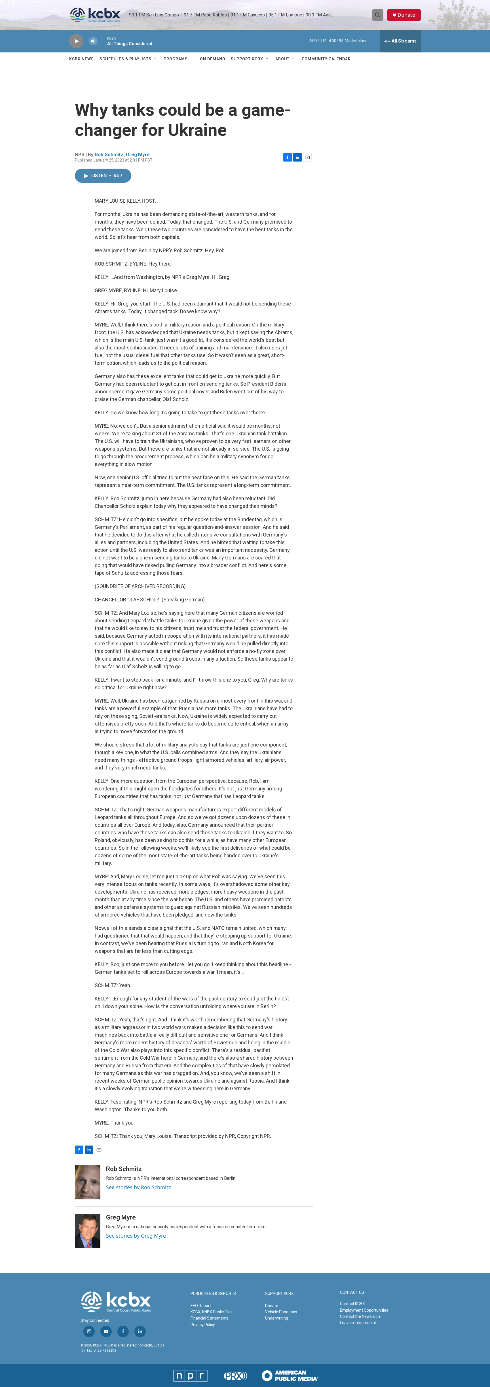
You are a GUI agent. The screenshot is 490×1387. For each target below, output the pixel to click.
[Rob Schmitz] (87, 1182)
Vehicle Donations (281, 1312)
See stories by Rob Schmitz (138, 1187)
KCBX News (81, 59)
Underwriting (276, 1318)
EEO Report (201, 1305)
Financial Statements (210, 1318)
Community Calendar (326, 59)
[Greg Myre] (87, 1231)
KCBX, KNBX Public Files (212, 1312)
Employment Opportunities (364, 1310)
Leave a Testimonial (358, 1322)
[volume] (93, 41)
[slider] (102, 41)
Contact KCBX (352, 1303)
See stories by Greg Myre (136, 1235)
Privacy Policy (203, 1324)
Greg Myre (138, 154)
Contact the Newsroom (360, 1316)
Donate (406, 15)
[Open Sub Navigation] (155, 59)
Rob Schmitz (109, 154)
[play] (76, 41)
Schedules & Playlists (125, 59)
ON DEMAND (212, 59)
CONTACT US (352, 1292)
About (282, 59)
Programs (176, 59)
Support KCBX (247, 59)
